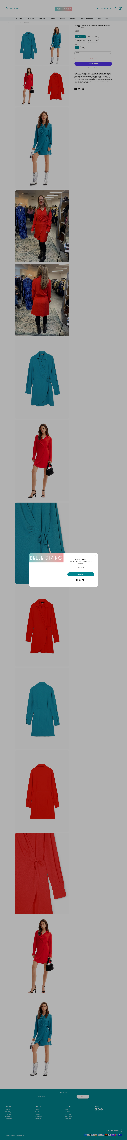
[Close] (96, 555)
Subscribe (80, 574)
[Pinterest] (83, 580)
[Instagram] (80, 580)
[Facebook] (77, 580)
